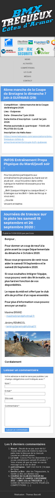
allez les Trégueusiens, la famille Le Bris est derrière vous (30, 472)
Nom (8, 383)
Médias (27, 76)
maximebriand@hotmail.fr (20, 316)
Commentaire (12, 405)
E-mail (8, 390)
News (27, 59)
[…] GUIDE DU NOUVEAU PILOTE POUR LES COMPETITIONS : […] (30, 483)
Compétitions (28, 68)
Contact (27, 81)
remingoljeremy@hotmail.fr (21, 326)
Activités (27, 64)
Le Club (28, 72)
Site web (9, 398)
